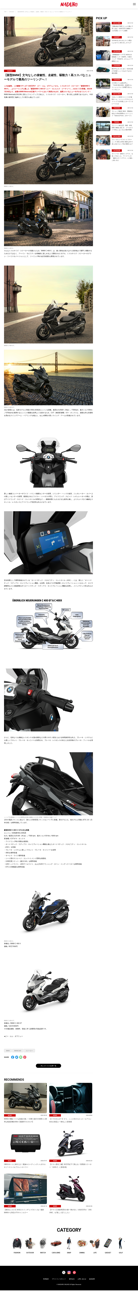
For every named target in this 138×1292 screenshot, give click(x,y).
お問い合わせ (82, 1279)
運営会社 (72, 1279)
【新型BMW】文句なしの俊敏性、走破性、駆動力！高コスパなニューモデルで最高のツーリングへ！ (44, 11)
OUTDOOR (30, 1253)
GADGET (11, 11)
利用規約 (46, 1279)
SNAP (69, 1253)
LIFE (95, 1253)
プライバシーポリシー (59, 1279)
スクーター (29, 1051)
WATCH (43, 1253)
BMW (8, 1051)
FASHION (17, 1253)
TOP (5, 11)
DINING (82, 1253)
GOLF (121, 1253)
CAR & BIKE (56, 1253)
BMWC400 (17, 1051)
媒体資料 (92, 1279)
